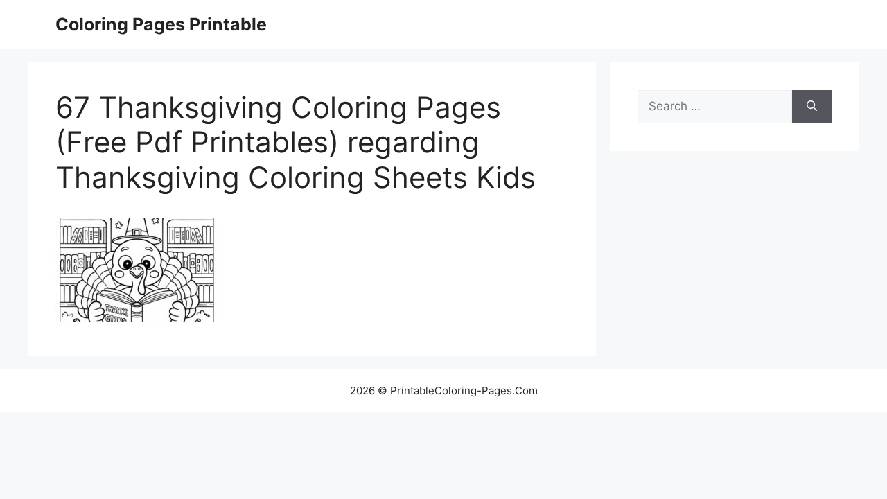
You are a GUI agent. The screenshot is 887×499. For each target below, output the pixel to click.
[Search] (812, 106)
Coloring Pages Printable (161, 24)
